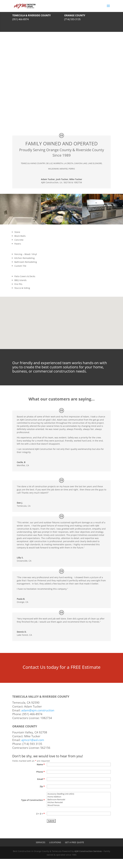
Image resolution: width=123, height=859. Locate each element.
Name (41, 764)
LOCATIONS (55, 842)
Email (41, 779)
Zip (42, 786)
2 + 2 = (40, 813)
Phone (40, 771)
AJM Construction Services (88, 851)
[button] (59, 328)
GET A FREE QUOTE (74, 842)
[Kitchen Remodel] (78, 802)
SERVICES (40, 842)
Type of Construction (33, 800)
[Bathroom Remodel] (78, 799)
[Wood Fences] (78, 805)
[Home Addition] (78, 796)
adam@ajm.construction (37, 710)
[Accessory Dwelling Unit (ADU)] (78, 793)
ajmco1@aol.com (32, 740)
